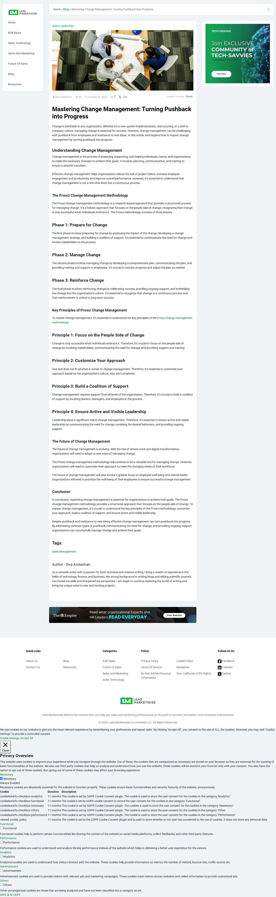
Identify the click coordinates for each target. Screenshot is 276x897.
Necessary (9, 778)
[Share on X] (120, 97)
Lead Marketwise (119, 722)
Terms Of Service (151, 667)
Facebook (227, 661)
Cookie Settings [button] (9, 738)
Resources (15, 84)
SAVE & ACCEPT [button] (10, 894)
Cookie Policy (184, 661)
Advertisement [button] (9, 866)
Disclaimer (182, 667)
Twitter (226, 673)
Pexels (188, 96)
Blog (11, 74)
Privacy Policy (149, 661)
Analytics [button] (6, 852)
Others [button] (4, 880)
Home (12, 22)
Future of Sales (18, 63)
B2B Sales (14, 32)
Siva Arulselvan (63, 97)
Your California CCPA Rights (193, 673)
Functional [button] (6, 824)
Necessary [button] (6, 774)
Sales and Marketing (21, 53)
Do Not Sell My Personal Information (156, 675)
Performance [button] (8, 838)
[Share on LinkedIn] (125, 97)
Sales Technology (19, 43)
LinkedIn (227, 667)
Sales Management (64, 551)
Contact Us (33, 667)
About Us (31, 661)
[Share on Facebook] (115, 97)
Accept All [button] (26, 738)
